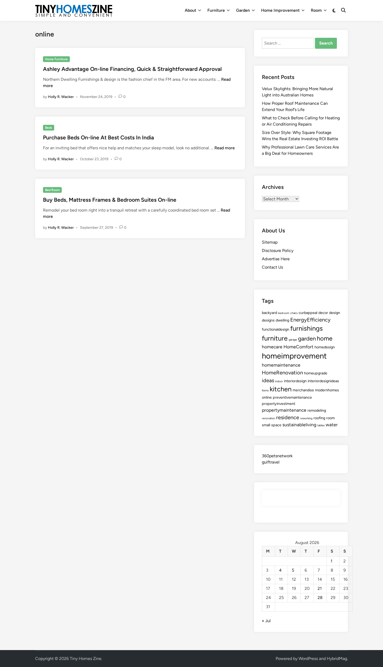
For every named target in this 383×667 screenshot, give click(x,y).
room (330, 418)
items (265, 390)
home (324, 338)
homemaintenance (281, 365)
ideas (268, 380)
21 (320, 588)
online (267, 397)
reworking (306, 418)
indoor (279, 381)
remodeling (316, 410)
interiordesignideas (323, 381)
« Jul (266, 620)
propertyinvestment (278, 403)
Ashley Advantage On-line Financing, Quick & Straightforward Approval (132, 69)
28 (320, 597)
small (266, 425)
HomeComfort (298, 346)
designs (268, 320)
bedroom (283, 313)
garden (307, 338)
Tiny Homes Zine (85, 658)
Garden (243, 10)
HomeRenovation (282, 372)
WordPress (308, 658)
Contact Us (272, 267)
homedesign (324, 347)
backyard (269, 312)
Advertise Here (276, 258)
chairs (294, 313)
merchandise (303, 390)
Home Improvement (280, 10)
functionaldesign (275, 329)
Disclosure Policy (277, 250)
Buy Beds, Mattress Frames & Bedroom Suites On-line (109, 199)
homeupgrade (315, 373)
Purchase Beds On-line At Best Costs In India (98, 137)
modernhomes (327, 390)
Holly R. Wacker (61, 97)
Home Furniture (56, 59)
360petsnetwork (277, 455)
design (334, 312)
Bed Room (52, 190)
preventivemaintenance (292, 397)
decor (323, 312)
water (332, 424)
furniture (275, 338)
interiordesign (295, 381)
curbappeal (308, 312)
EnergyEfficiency (310, 320)
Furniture (216, 10)
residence (287, 417)
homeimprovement (294, 355)
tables (321, 425)
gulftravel (271, 462)
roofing (319, 418)
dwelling (282, 320)
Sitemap (269, 242)
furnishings (306, 328)
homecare (272, 346)
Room (316, 10)
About (190, 10)
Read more (224, 147)
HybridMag (337, 658)
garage (293, 339)
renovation (268, 418)
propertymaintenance (284, 410)
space (276, 425)
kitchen (281, 389)
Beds (48, 127)
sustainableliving (299, 424)
